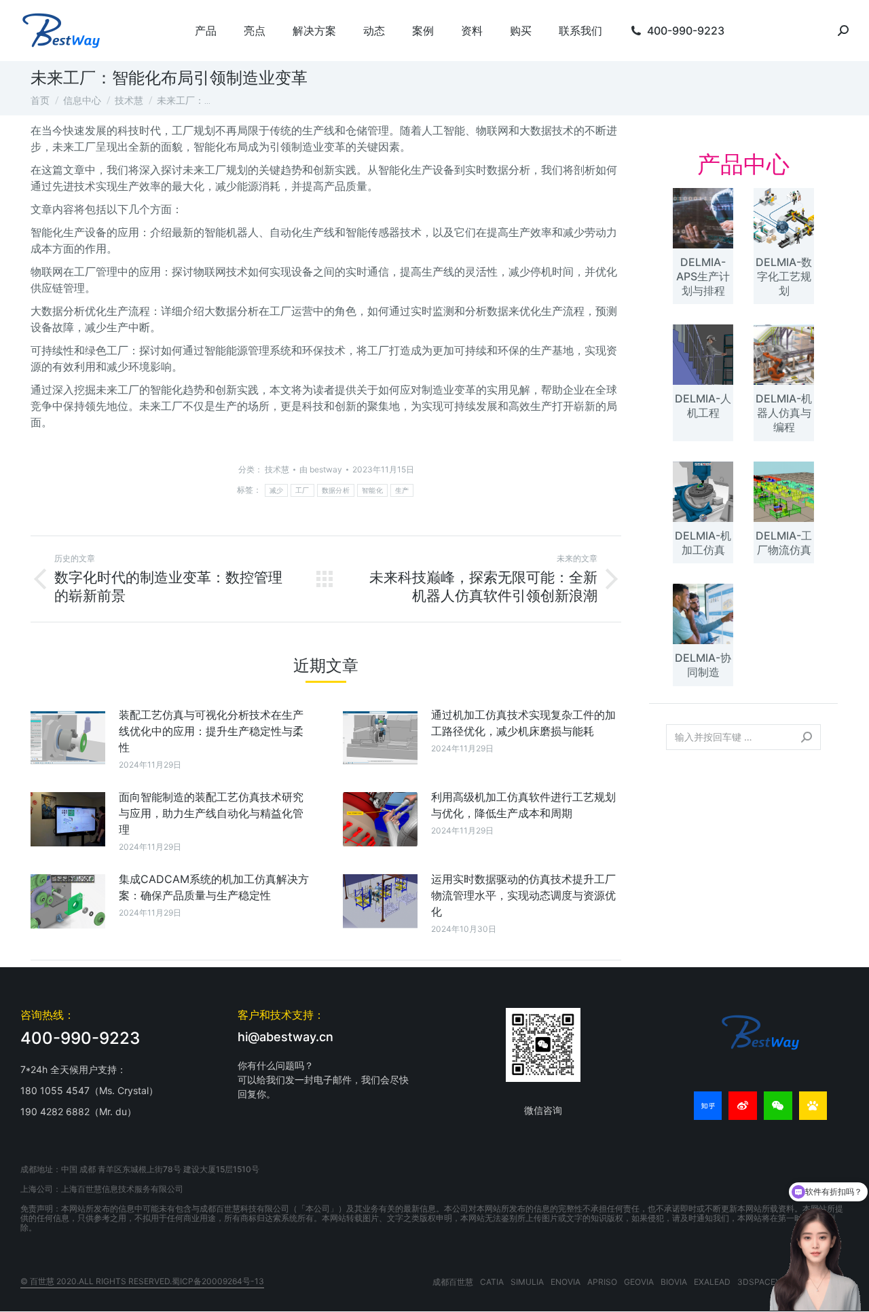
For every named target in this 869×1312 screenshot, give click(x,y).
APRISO (602, 1282)
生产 (402, 490)
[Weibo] (742, 1105)
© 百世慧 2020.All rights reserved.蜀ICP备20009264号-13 (142, 1281)
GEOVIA (639, 1282)
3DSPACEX (759, 1282)
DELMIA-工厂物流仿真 (784, 543)
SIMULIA (527, 1282)
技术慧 (277, 469)
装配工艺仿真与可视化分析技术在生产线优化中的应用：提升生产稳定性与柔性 (211, 731)
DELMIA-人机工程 (703, 405)
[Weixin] (778, 1105)
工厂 (302, 490)
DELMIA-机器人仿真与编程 (784, 413)
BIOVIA (674, 1282)
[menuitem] (205, 30)
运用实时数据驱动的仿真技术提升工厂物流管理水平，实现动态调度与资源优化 (523, 895)
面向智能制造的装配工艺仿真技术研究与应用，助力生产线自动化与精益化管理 (211, 813)
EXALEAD (712, 1282)
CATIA (492, 1282)
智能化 (372, 490)
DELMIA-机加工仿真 (703, 543)
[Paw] (813, 1105)
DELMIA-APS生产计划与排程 (703, 276)
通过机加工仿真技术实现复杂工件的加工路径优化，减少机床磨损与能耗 (523, 723)
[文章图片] (68, 737)
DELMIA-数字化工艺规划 (784, 276)
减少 (277, 490)
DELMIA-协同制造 (703, 665)
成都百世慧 (452, 1282)
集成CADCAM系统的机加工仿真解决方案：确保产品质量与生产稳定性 (214, 887)
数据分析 (336, 490)
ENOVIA (565, 1282)
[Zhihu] (708, 1105)
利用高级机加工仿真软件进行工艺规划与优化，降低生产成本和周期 (523, 805)
